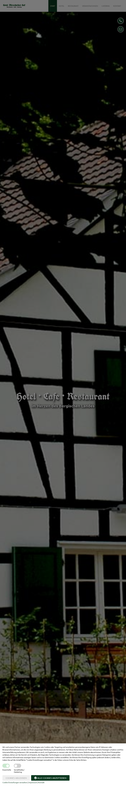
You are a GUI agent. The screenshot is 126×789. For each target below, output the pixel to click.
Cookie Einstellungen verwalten (14, 782)
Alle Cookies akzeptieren (51, 778)
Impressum (33, 782)
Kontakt (41, 782)
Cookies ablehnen (16, 778)
